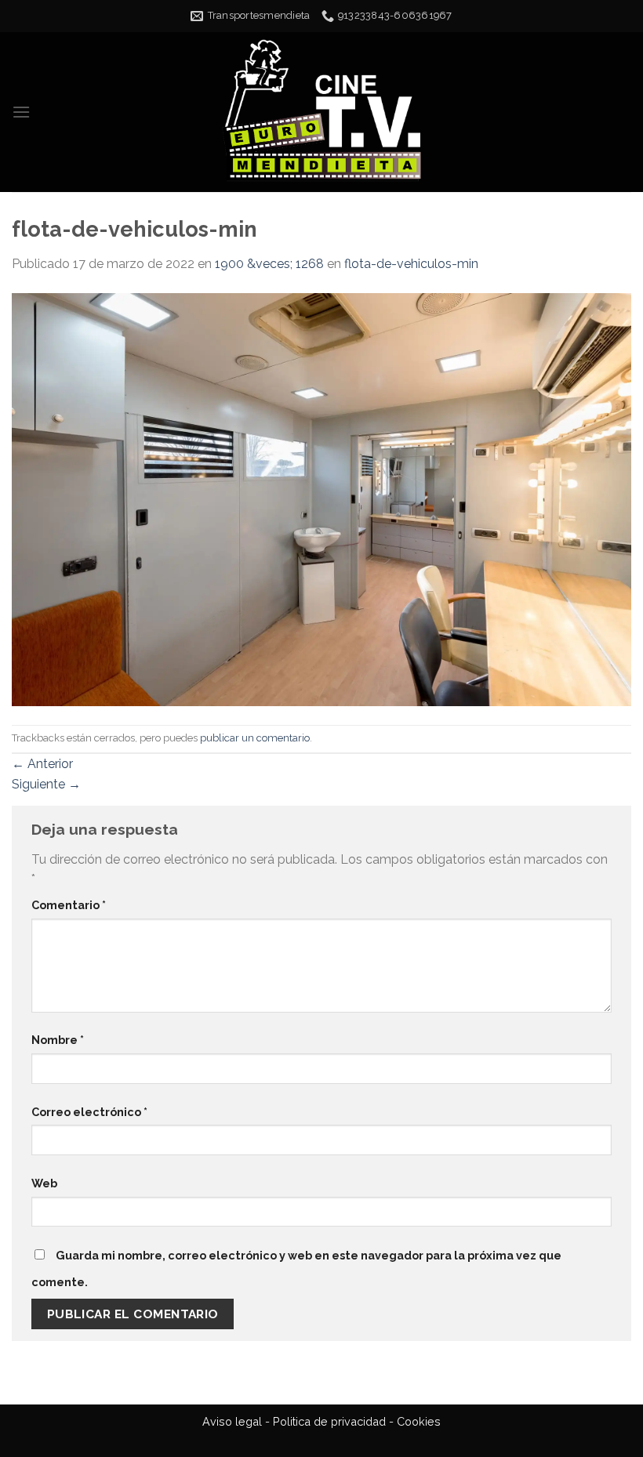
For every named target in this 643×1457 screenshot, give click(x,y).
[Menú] (21, 111)
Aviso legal (232, 1421)
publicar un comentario (255, 738)
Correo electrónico (89, 1111)
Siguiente (46, 784)
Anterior (42, 763)
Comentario (68, 905)
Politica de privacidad (329, 1421)
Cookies (419, 1421)
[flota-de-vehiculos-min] (321, 498)
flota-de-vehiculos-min (411, 263)
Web (44, 1183)
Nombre (57, 1039)
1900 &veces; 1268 (269, 263)
